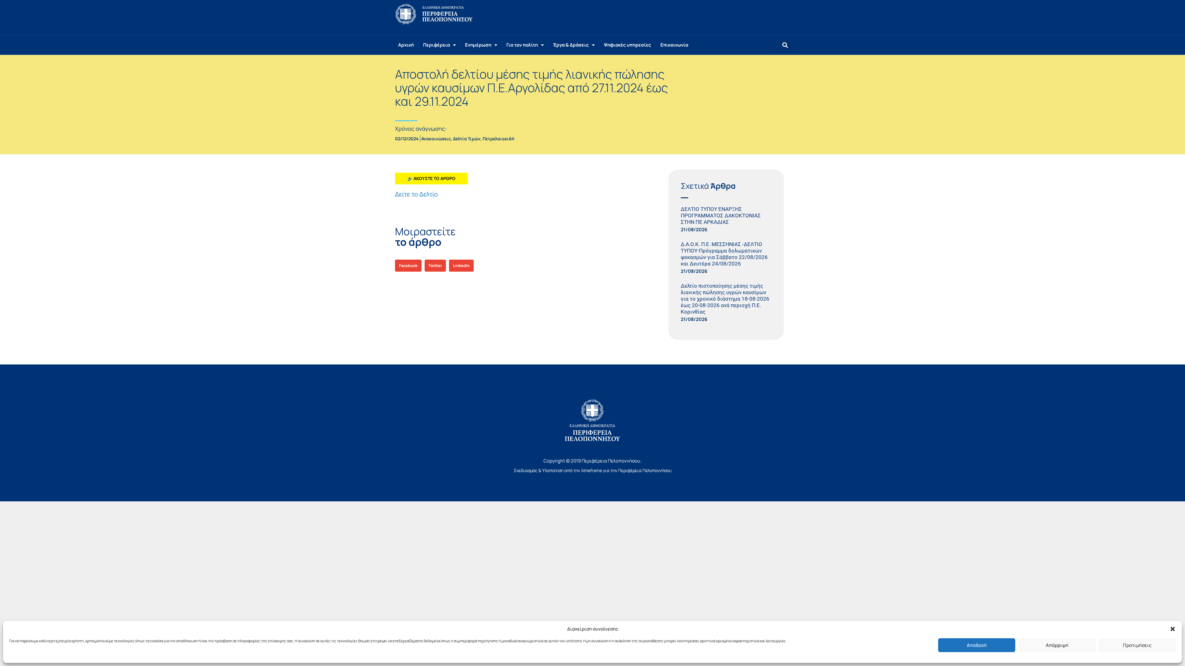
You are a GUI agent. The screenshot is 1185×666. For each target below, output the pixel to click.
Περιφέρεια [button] (436, 45)
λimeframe (591, 470)
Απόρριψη (1057, 645)
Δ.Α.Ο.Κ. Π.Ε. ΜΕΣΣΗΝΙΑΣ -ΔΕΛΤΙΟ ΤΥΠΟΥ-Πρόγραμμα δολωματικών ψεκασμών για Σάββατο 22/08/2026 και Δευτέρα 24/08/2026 (724, 254)
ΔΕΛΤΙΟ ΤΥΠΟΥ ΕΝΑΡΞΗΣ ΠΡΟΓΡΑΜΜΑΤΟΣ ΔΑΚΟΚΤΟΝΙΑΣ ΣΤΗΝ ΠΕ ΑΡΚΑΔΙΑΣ (721, 215)
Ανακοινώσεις (436, 139)
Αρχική (406, 45)
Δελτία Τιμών (466, 139)
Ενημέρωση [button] (478, 45)
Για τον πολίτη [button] (522, 45)
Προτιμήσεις (1137, 645)
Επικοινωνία (674, 45)
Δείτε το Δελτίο (416, 194)
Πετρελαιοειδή (498, 139)
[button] (1173, 629)
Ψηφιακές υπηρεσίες (627, 45)
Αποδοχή (977, 645)
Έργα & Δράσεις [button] (571, 45)
